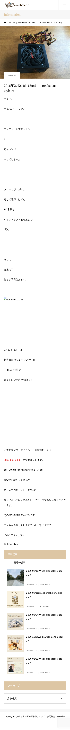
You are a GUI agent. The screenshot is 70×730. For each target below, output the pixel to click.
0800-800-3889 (12, 460)
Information (12, 75)
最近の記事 (19, 562)
